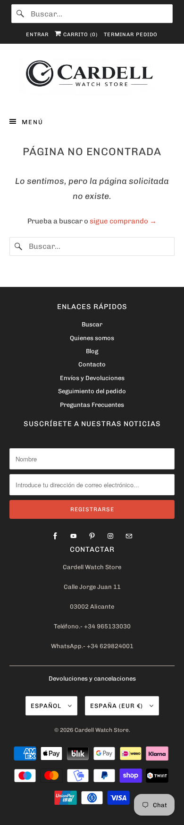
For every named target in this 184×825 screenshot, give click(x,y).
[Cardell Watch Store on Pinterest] (92, 536)
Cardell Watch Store (102, 730)
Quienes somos (92, 337)
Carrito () (79, 35)
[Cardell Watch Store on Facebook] (55, 536)
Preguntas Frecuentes (92, 404)
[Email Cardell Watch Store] (129, 536)
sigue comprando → (123, 221)
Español (47, 705)
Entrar (37, 35)
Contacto (92, 364)
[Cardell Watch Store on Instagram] (110, 536)
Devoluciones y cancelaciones (92, 678)
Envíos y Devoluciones (92, 377)
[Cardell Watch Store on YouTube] (73, 536)
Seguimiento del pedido (92, 391)
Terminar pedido (131, 35)
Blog (92, 351)
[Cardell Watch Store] (92, 78)
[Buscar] (20, 13)
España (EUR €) (117, 705)
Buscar (92, 324)
